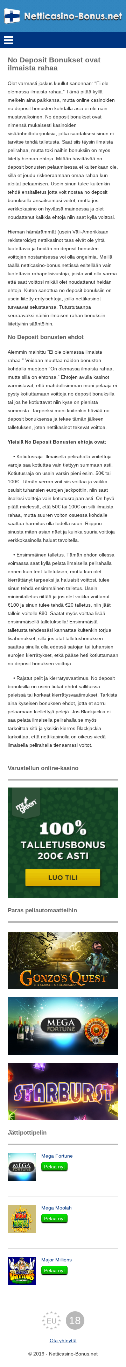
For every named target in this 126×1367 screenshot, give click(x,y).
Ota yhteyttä (63, 1340)
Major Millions (56, 1259)
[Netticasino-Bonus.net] (63, 16)
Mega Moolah (56, 1208)
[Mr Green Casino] (63, 842)
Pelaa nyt (54, 1166)
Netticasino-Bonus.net (73, 1354)
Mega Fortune (57, 1156)
